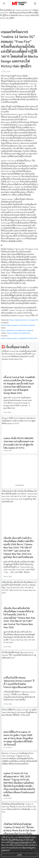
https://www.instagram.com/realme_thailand (17, 325)
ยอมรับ (19, 855)
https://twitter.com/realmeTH (18, 333)
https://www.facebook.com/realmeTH (23, 320)
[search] (35, 3)
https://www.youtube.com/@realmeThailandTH (19, 338)
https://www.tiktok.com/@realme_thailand (17, 330)
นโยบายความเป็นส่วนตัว (19, 842)
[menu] (4, 3)
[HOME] (19, 3)
